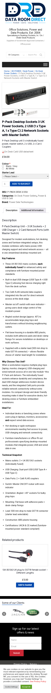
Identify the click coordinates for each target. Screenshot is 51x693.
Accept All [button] (26, 687)
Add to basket (21, 184)
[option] (25, 612)
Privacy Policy (20, 664)
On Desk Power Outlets (25, 195)
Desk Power (28, 71)
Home (7, 71)
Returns (33, 664)
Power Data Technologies (21, 202)
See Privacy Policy (38, 681)
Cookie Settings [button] (11, 687)
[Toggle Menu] (45, 64)
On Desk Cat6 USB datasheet (18, 151)
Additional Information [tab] (32, 210)
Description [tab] (11, 210)
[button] (4, 614)
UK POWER (16, 71)
